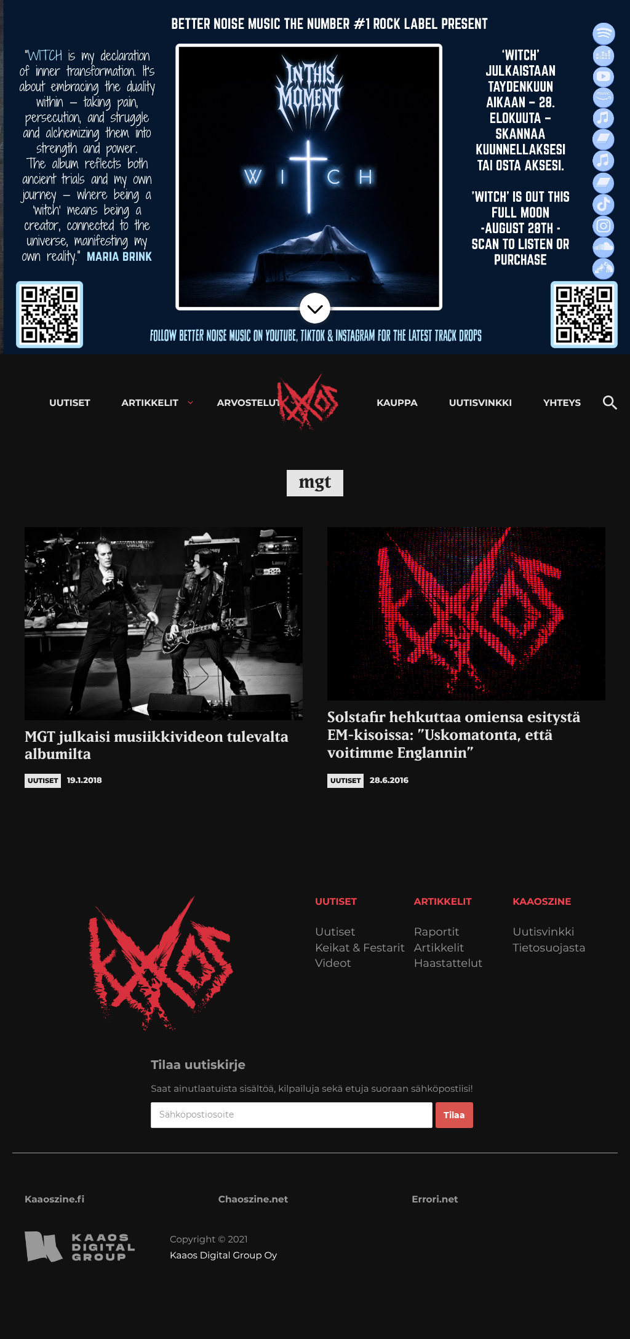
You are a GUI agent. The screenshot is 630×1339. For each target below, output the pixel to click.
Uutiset (335, 932)
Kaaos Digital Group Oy (223, 1255)
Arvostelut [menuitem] (249, 402)
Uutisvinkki (543, 932)
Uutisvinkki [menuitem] (480, 402)
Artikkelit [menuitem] (150, 402)
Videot (333, 963)
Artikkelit (439, 948)
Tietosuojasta (549, 948)
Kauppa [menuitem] (397, 402)
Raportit (437, 932)
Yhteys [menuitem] (562, 402)
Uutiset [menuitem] (69, 402)
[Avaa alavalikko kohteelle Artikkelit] (190, 402)
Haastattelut (448, 963)
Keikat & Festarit (360, 948)
